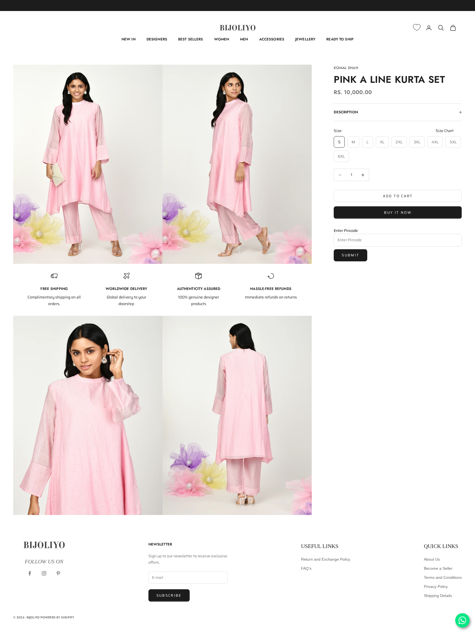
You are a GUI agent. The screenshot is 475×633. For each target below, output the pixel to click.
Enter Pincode (346, 231)
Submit (350, 255)
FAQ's (306, 568)
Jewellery (305, 39)
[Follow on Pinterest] (58, 573)
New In (128, 39)
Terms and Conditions (443, 577)
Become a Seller (438, 568)
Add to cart (398, 196)
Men (244, 39)
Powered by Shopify (57, 617)
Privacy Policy (436, 586)
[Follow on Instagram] (44, 573)
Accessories (271, 39)
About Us (432, 559)
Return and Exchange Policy (325, 559)
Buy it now (397, 212)
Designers (157, 39)
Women (221, 39)
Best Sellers (190, 39)
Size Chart (445, 131)
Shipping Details (438, 595)
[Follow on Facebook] (29, 573)
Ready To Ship (340, 39)
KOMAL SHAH (346, 67)
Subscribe (169, 595)
